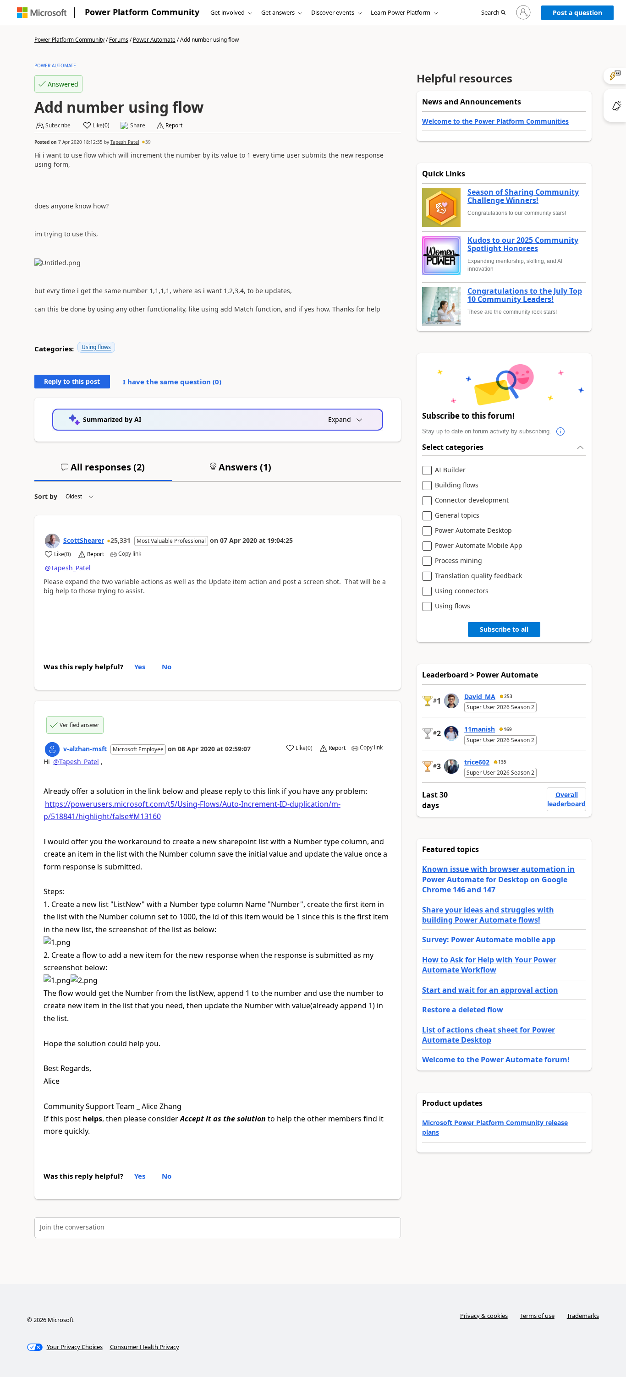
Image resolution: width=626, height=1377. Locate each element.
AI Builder (450, 470)
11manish (479, 729)
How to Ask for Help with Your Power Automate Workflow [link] (489, 965)
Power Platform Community (142, 11)
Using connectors (462, 591)
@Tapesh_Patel (68, 567)
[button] (493, 13)
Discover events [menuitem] (332, 12)
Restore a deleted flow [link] (462, 1010)
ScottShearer (83, 540)
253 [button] (508, 696)
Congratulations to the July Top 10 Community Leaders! (524, 295)
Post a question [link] (577, 12)
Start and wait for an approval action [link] (490, 990)
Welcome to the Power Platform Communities (495, 121)
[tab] (103, 471)
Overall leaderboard (566, 799)
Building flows (456, 485)
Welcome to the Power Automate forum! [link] (496, 1060)
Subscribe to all (504, 629)
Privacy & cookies (484, 1315)
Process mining (458, 561)
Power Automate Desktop (473, 531)
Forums (118, 40)
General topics (457, 515)
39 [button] (148, 142)
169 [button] (508, 729)
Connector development (472, 500)
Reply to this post (72, 381)
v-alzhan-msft (85, 748)
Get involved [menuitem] (227, 12)
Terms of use (537, 1315)
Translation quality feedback (478, 576)
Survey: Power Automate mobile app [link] (488, 939)
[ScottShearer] (52, 541)
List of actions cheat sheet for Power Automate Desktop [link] (488, 1035)
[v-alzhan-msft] (52, 749)
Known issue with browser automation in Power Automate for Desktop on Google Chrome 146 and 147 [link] (498, 879)
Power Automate (154, 40)
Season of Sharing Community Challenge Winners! (523, 196)
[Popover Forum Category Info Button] (560, 431)
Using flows (96, 347)
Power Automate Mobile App (478, 546)
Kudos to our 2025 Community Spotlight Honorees (522, 244)
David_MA (479, 696)
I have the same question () (172, 381)
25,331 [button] (120, 540)
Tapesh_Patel (124, 142)
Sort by (45, 496)
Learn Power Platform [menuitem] (400, 12)
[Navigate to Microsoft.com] (41, 12)
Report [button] (173, 125)
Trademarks (583, 1315)
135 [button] (502, 762)
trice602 (476, 762)
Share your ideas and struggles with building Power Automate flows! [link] (488, 915)
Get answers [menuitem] (278, 12)
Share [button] (137, 125)
